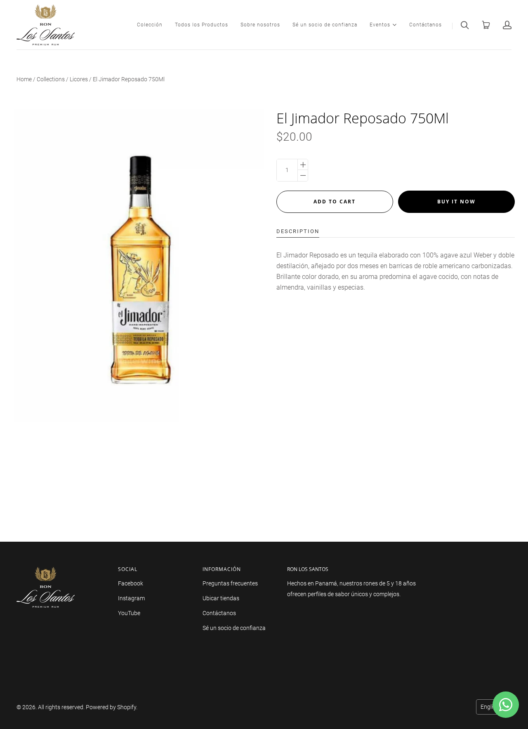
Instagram (131, 598)
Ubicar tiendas (221, 598)
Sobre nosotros (260, 25)
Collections (51, 79)
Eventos (380, 24)
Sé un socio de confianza (324, 25)
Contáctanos (425, 25)
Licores (79, 79)
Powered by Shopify (111, 707)
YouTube (129, 613)
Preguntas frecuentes (230, 583)
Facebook (130, 583)
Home (24, 79)
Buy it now (456, 201)
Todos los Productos (201, 25)
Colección (150, 25)
